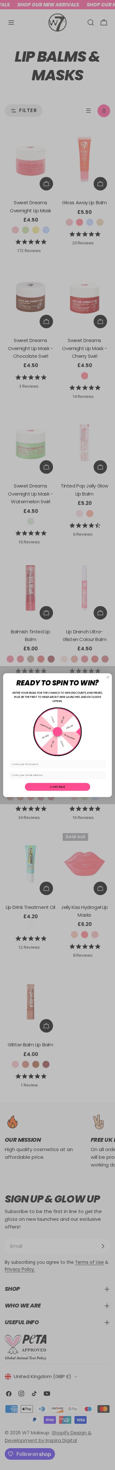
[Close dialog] (108, 677)
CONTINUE (57, 786)
